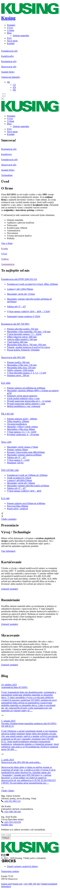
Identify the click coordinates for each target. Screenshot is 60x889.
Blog (9, 33)
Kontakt (10, 43)
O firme (10, 30)
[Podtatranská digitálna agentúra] (8, 861)
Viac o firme (7, 243)
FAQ (9, 38)
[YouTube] (7, 855)
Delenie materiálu (21, 35)
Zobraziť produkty (9, 589)
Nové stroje (12, 41)
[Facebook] (2, 855)
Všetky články (7, 790)
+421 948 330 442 (31, 884)
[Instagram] (4, 855)
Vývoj (10, 27)
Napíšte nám (7, 824)
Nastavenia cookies (10, 871)
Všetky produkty (9, 519)
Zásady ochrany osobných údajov (22, 866)
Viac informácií (8, 551)
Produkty (11, 25)
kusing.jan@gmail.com (11, 884)
